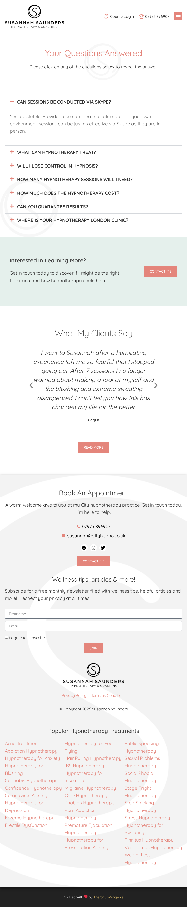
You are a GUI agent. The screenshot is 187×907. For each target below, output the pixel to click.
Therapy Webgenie (108, 897)
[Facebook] (84, 547)
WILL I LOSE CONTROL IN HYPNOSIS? (57, 166)
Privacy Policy (74, 695)
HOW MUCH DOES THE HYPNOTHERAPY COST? (68, 193)
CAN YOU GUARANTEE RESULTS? (52, 207)
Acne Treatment (22, 743)
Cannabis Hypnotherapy (31, 780)
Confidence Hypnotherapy (33, 788)
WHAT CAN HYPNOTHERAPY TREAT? (56, 152)
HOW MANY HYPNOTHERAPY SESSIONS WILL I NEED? (75, 179)
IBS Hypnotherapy (84, 765)
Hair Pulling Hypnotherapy (93, 758)
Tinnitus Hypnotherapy (149, 840)
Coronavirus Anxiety (26, 795)
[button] (178, 16)
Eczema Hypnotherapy (30, 818)
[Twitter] (102, 547)
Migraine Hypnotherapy (90, 788)
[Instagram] (93, 547)
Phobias (74, 803)
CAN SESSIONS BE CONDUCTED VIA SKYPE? (64, 102)
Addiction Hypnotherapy (31, 751)
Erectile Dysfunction (26, 825)
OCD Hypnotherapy (86, 795)
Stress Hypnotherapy (147, 818)
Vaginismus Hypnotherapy (153, 847)
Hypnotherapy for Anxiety (32, 758)
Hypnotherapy (98, 803)
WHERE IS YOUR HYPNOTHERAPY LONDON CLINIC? (72, 220)
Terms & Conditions (108, 695)
